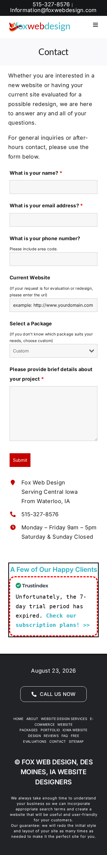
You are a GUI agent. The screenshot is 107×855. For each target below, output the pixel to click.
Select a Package (31, 323)
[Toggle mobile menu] (96, 25)
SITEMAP (76, 741)
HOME (18, 719)
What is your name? (36, 173)
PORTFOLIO (50, 730)
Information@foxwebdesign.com (53, 10)
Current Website (30, 277)
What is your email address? (46, 205)
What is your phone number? (45, 238)
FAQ (64, 736)
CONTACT (57, 741)
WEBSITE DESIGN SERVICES (64, 719)
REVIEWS (51, 736)
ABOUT (32, 719)
